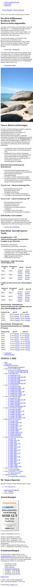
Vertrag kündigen (7, 10)
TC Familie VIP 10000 (14, 416)
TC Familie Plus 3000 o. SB (16, 388)
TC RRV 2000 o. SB (14, 450)
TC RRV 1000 (12, 442)
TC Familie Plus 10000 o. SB (16, 395)
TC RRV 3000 (12, 451)
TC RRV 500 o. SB (14, 440)
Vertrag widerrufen (18, 10)
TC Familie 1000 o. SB (15, 422)
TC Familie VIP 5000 (14, 412)
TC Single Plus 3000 (14, 378)
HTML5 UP (13, 584)
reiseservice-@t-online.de (11, 490)
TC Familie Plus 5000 (14, 390)
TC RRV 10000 (12, 464)
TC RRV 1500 (12, 445)
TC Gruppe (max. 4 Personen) (17, 476)
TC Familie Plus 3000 (14, 386)
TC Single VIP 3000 (14, 401)
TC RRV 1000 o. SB (14, 443)
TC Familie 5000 (13, 427)
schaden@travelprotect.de (11, 569)
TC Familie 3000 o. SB (15, 425)
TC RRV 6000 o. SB (14, 463)
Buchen (20, 271)
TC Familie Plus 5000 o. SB (16, 391)
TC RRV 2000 (12, 448)
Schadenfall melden (10, 65)
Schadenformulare (6, 556)
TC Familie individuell (14, 434)
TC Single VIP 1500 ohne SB (16, 399)
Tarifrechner (7, 364)
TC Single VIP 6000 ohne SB (16, 406)
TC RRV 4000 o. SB (14, 456)
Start (5, 362)
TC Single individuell (14, 435)
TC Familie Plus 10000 (15, 393)
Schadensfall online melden (12, 573)
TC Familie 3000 (13, 424)
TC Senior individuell (14, 473)
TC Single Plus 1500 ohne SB (17, 377)
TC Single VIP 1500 (14, 398)
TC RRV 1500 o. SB (14, 447)
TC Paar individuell (13, 469)
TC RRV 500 (12, 438)
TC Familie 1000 (13, 421)
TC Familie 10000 (13, 430)
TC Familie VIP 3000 (14, 409)
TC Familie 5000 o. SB (15, 429)
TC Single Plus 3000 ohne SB (17, 380)
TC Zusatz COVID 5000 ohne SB (18, 372)
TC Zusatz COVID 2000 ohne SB (18, 370)
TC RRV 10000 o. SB (14, 466)
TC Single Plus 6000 (14, 382)
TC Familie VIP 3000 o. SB (16, 411)
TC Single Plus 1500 (14, 375)
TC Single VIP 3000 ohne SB (16, 403)
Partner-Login (5, 577)
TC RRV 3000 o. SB (14, 453)
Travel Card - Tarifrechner (12, 49)
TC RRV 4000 (12, 455)
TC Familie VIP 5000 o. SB (16, 414)
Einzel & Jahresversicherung (16, 367)
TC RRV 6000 (12, 461)
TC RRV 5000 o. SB (14, 460)
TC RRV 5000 (12, 458)
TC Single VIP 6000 (14, 404)
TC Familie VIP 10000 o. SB (16, 417)
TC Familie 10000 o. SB (15, 432)
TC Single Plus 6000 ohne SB (17, 383)
